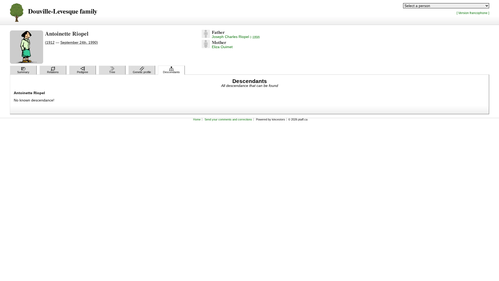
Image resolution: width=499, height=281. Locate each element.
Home (197, 119)
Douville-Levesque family (62, 11)
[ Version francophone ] (473, 13)
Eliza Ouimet (222, 47)
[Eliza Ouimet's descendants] (206, 47)
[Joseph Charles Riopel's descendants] (206, 37)
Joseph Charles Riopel (236, 37)
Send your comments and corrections (228, 119)
